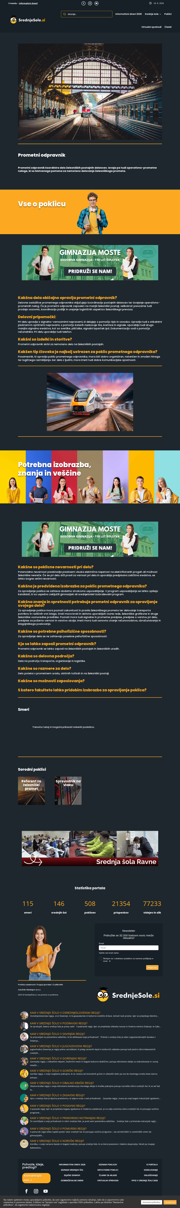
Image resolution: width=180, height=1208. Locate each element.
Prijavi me (152, 967)
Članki (168, 27)
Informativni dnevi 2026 (128, 14)
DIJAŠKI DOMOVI (72, 1175)
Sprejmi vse (170, 1202)
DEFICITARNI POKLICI (107, 1170)
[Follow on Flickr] (26, 1191)
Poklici (168, 14)
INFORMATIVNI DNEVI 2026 (72, 1164)
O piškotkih (58, 984)
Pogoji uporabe (44, 984)
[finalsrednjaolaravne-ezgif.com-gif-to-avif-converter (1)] (90, 865)
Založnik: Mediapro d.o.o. (29, 989)
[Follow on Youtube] (96, 3)
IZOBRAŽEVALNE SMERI (72, 1180)
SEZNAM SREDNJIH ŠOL (72, 1170)
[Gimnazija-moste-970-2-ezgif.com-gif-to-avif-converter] (90, 279)
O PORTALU (152, 1164)
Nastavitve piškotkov (151, 1202)
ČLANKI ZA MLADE (108, 1175)
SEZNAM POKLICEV (108, 1164)
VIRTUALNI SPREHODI (108, 1180)
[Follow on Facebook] (84, 3)
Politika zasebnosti (27, 984)
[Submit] (64, 14)
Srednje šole (151, 14)
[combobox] (86, 14)
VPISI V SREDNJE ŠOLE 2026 (144, 1180)
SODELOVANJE (151, 1170)
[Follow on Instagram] (90, 3)
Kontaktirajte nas (32, 1178)
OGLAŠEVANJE (151, 1175)
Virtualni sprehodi (151, 27)
